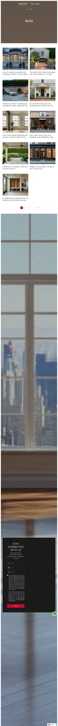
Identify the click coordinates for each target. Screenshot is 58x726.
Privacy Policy (16, 577)
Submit (16, 606)
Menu (28, 9)
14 (36, 207)
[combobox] (52, 724)
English (52, 724)
